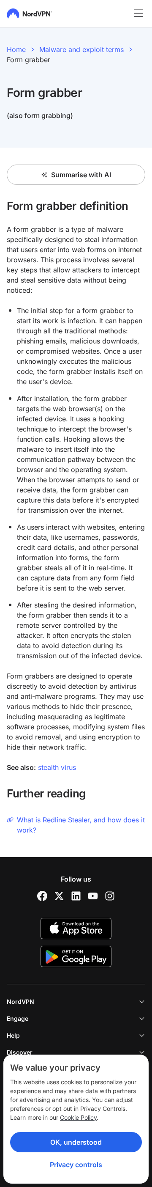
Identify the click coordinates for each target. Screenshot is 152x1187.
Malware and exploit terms (81, 49)
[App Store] (76, 928)
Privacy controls (76, 1164)
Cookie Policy (78, 1117)
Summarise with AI (81, 174)
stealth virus (57, 767)
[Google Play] (76, 956)
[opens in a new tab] (42, 896)
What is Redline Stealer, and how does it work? (81, 825)
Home (16, 49)
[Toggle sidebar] (138, 13)
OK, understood (76, 1142)
